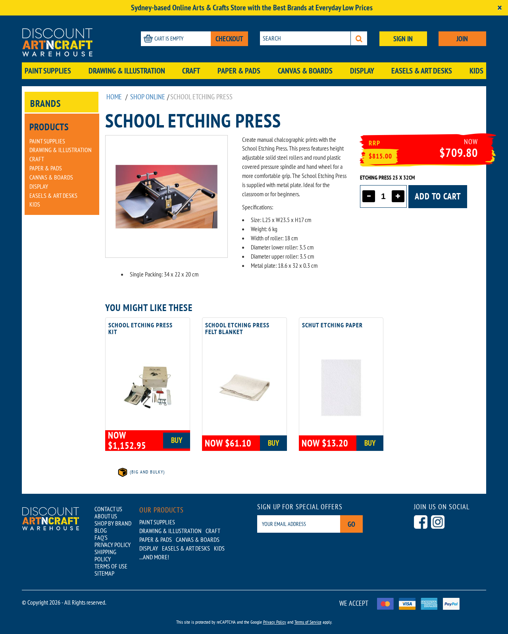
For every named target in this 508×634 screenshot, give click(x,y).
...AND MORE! (154, 557)
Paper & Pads (238, 71)
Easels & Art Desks (421, 71)
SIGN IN (403, 38)
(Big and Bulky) (146, 472)
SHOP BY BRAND (112, 523)
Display (362, 71)
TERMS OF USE (110, 566)
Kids (476, 71)
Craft (191, 71)
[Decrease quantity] (368, 196)
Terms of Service (307, 622)
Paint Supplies (48, 71)
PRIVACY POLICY (112, 545)
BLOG (100, 530)
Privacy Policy (274, 622)
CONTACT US (108, 509)
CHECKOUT (229, 38)
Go (351, 524)
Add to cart (438, 196)
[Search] (359, 38)
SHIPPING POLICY (105, 555)
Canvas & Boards (305, 71)
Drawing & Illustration (127, 71)
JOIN (462, 38)
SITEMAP (104, 573)
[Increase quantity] (398, 196)
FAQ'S (101, 537)
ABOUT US (105, 516)
